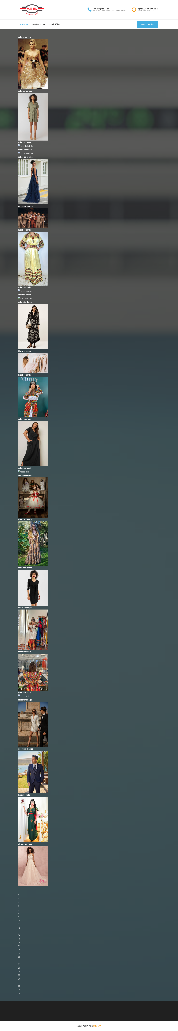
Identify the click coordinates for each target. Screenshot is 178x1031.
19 (19, 953)
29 (19, 990)
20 (19, 957)
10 (19, 921)
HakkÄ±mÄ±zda (38, 24)
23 (19, 968)
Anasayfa (24, 24)
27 (19, 982)
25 (19, 975)
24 (19, 971)
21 (19, 961)
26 (19, 979)
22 (19, 964)
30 (19, 993)
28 (19, 986)
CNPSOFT (97, 1026)
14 (19, 935)
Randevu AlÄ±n (147, 24)
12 (19, 928)
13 (19, 931)
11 (19, 924)
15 (19, 939)
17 (19, 946)
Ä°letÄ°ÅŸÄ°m (54, 24)
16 (19, 942)
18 (19, 950)
